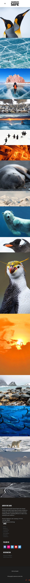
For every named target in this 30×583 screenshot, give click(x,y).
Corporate (5, 531)
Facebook (5, 535)
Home (4, 526)
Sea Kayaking (6, 533)
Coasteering (6, 530)
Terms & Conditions (7, 555)
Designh (16, 571)
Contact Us (5, 536)
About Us (5, 528)
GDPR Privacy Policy (7, 557)
